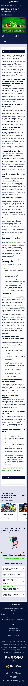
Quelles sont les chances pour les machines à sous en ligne (13, 613)
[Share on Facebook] (5, 15)
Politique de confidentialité (13, 630)
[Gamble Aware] (12, 680)
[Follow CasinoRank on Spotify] (18, 657)
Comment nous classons (14, 635)
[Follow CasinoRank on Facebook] (6, 657)
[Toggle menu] (2, 1)
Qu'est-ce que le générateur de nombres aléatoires (13, 619)
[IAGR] (7, 673)
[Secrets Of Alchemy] (8, 512)
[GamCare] (18, 673)
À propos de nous (13, 628)
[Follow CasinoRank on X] (12, 657)
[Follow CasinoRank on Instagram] (9, 657)
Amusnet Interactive (13, 242)
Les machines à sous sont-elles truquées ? (13, 608)
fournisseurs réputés (6, 144)
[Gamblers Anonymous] (11, 673)
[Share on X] (2, 15)
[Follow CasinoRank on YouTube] (15, 657)
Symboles (13, 610)
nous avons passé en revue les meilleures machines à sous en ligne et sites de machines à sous (12, 469)
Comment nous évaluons (14, 633)
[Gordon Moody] (13, 677)
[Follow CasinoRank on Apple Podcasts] (21, 657)
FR (13, 660)
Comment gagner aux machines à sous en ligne (13, 617)
